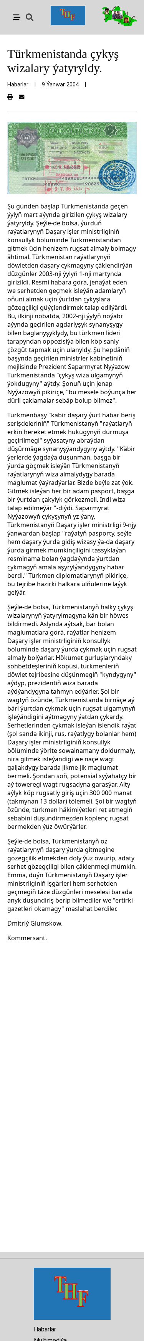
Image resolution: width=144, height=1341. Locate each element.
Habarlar (45, 1329)
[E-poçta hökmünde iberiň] (21, 97)
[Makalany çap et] (10, 97)
